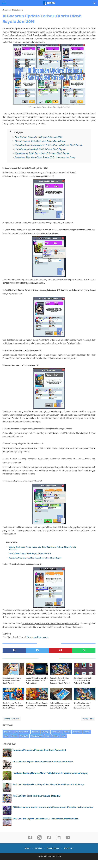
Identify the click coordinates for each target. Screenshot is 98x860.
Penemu (67, 732)
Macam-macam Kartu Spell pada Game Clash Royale (40, 141)
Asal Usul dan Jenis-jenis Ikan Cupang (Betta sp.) (36, 796)
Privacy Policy (53, 848)
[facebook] (14, 650)
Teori (47, 736)
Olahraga (45, 732)
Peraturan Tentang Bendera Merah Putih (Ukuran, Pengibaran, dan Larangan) (50, 773)
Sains (6, 736)
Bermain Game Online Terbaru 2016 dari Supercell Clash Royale (60, 680)
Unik (63, 736)
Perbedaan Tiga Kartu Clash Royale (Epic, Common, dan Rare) (45, 157)
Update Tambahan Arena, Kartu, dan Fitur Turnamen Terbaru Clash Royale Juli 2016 (42, 548)
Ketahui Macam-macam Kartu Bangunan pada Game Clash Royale (60, 705)
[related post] (13, 669)
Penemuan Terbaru (54, 856)
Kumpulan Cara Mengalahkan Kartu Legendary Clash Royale (35, 558)
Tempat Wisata (36, 736)
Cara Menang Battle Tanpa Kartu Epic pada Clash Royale (42, 153)
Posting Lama (88, 719)
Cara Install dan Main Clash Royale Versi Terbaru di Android (83, 680)
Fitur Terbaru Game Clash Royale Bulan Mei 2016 (38, 137)
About (27, 848)
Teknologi (24, 736)
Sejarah (14, 736)
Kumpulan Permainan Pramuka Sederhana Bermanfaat (39, 750)
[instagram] (39, 839)
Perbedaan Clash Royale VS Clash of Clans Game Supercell (37, 705)
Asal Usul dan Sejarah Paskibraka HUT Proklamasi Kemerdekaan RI (45, 819)
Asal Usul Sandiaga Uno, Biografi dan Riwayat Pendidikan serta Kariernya (48, 784)
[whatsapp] (83, 650)
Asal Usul (7, 732)
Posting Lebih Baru (11, 719)
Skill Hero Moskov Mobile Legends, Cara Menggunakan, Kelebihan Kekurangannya (53, 807)
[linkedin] (58, 839)
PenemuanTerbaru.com (37, 637)
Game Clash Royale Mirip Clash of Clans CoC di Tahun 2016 (37, 680)
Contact (38, 848)
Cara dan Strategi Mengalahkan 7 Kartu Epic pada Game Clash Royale (48, 145)
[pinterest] (60, 650)
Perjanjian (77, 732)
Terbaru (55, 736)
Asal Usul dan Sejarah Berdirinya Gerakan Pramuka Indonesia (43, 761)
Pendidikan (56, 732)
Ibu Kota (35, 732)
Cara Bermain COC (22, 732)
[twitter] (37, 650)
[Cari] (93, 3)
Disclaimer (68, 848)
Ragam (86, 732)
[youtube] (68, 839)
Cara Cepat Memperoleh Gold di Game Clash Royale (40, 149)
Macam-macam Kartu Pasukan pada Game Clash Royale (12, 680)
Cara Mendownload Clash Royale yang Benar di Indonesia (82, 705)
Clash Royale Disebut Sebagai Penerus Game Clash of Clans (13, 705)
